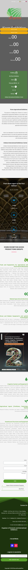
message (24, 471)
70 (14, 235)
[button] (14, 26)
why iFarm (21, 489)
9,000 (14, 205)
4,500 (14, 220)
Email (25, 465)
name (25, 460)
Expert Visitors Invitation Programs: (15, 485)
